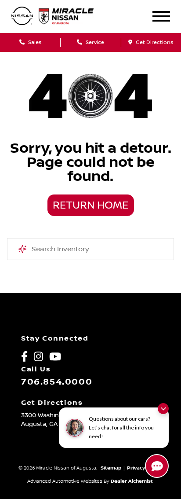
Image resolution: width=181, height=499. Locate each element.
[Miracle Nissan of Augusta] (73, 16)
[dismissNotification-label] (163, 408)
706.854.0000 (56, 382)
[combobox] (90, 249)
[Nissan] (22, 16)
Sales (34, 42)
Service (94, 42)
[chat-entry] (157, 466)
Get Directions (153, 42)
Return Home (90, 205)
